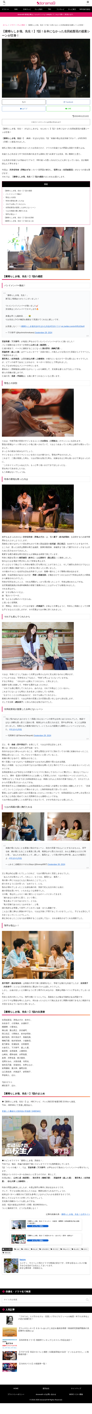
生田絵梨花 (45, 1249)
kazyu (23, 1259)
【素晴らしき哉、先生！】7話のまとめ (19, 221)
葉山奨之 (76, 1249)
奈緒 (17, 1249)
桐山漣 (35, 1249)
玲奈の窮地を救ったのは (15, 201)
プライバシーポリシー (16, 1394)
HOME (15, 1388)
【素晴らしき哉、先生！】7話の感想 (18, 191)
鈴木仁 (85, 1249)
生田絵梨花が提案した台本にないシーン (21, 207)
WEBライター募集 (76, 1394)
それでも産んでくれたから (16, 204)
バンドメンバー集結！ (14, 194)
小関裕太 (26, 1249)
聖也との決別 (11, 197)
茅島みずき (66, 1249)
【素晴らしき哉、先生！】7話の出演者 (19, 218)
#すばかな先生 (43, 326)
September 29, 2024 (43, 333)
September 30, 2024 (56, 864)
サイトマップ (76, 1388)
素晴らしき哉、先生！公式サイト (75, 1214)
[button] (87, 1300)
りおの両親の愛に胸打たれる (16, 211)
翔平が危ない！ (11, 214)
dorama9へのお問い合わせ (46, 1394)
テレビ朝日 (8, 1249)
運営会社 (46, 1388)
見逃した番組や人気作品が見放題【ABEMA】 (21, 1111)
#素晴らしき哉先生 (29, 326)
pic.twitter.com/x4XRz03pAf (72, 326)
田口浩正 (55, 1249)
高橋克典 (7, 1253)
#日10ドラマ (55, 326)
